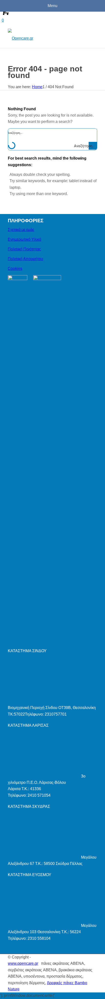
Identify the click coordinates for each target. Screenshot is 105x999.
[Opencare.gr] (43, 38)
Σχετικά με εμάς (21, 230)
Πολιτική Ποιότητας (24, 249)
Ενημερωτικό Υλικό (24, 239)
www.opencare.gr (23, 963)
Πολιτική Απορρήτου (25, 259)
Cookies (15, 268)
